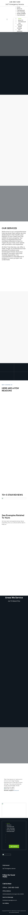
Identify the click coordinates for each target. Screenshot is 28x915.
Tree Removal (21, 10)
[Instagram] (5, 879)
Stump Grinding (21, 13)
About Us (19, 8)
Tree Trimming (21, 12)
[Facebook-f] (3, 879)
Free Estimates (21, 15)
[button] (21, 16)
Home (18, 7)
